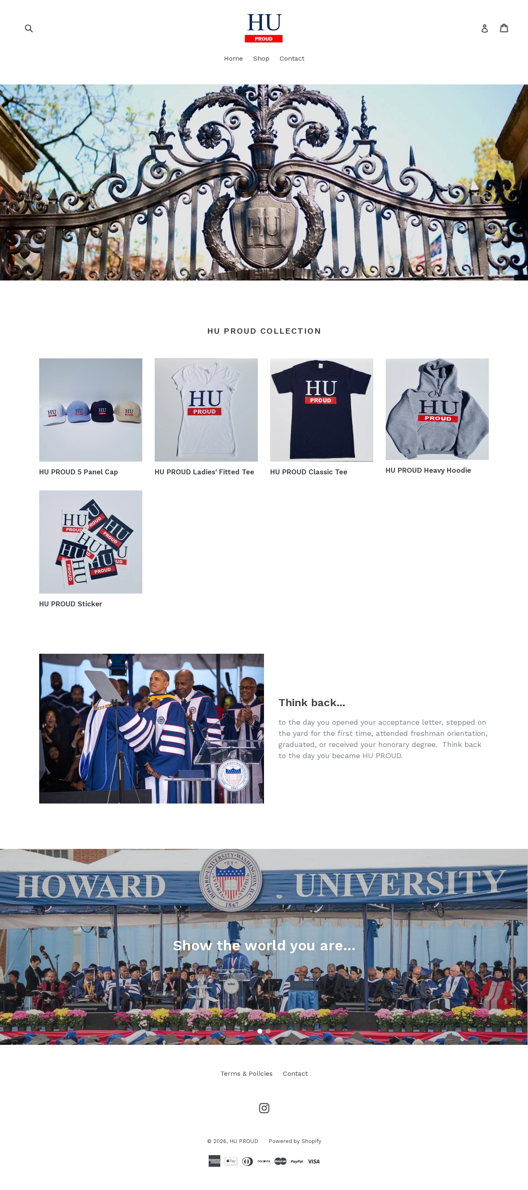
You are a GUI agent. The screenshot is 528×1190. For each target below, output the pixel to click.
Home (233, 58)
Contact (292, 58)
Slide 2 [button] (268, 1031)
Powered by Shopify (295, 1141)
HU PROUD (243, 1141)
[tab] (259, 1031)
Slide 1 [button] (259, 1031)
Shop (261, 58)
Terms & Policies (246, 1073)
